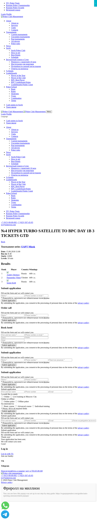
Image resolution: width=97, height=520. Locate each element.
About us (14, 23)
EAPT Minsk (28, 246)
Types (13, 96)
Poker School (11, 87)
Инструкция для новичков (22, 64)
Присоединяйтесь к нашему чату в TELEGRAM (22, 471)
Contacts (14, 30)
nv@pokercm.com (8, 225)
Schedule (14, 57)
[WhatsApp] (5, 509)
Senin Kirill (11, 283)
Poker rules (15, 44)
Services (14, 25)
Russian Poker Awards (15, 8)
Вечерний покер (13, 10)
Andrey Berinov (13, 275)
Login (3, 14)
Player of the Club (18, 78)
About (8, 21)
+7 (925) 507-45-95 (25, 222)
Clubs (13, 28)
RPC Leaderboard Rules (21, 82)
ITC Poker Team (12, 3)
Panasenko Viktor (14, 278)
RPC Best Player (18, 80)
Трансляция (11, 107)
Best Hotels (15, 55)
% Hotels (9, 71)
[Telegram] (5, 518)
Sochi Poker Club (18, 50)
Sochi (8, 48)
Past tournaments (18, 39)
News (8, 46)
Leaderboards (11, 73)
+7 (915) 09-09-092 (9, 222)
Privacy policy (7, 482)
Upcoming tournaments (20, 37)
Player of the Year (18, 75)
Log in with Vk (7, 454)
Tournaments (11, 32)
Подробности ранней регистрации (26, 66)
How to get (15, 53)
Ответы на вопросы (19, 69)
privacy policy (83, 303)
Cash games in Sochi (14, 105)
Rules (13, 91)
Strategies (15, 94)
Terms (13, 100)
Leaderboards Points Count (22, 85)
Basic (13, 89)
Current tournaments (19, 34)
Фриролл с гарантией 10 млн (23, 62)
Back (3, 242)
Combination (16, 98)
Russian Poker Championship (18, 5)
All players (15, 41)
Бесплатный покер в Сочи (17, 59)
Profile (9, 14)
